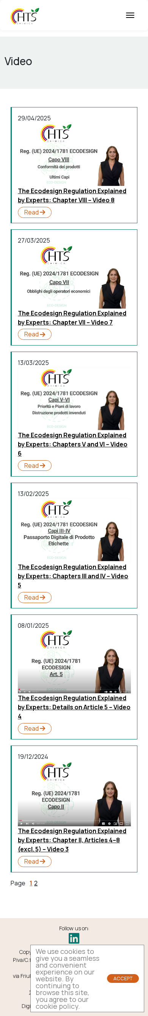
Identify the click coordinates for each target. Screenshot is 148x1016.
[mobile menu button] (130, 15)
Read (32, 212)
